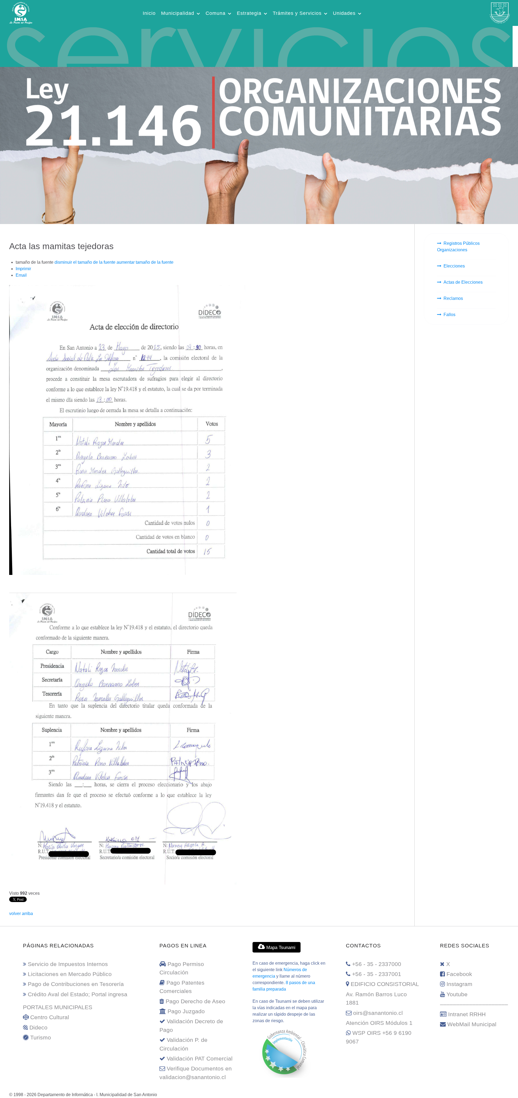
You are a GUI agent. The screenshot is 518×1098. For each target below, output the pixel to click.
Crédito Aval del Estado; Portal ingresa (77, 994)
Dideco (38, 1027)
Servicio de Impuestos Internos (68, 964)
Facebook (459, 974)
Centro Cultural (49, 1017)
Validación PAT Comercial (200, 1058)
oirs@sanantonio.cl (378, 1013)
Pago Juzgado (186, 1011)
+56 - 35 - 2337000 (376, 964)
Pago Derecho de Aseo (195, 1001)
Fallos (449, 314)
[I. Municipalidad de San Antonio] (20, 12)
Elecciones (454, 266)
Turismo (40, 1037)
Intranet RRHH (467, 1014)
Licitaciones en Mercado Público (70, 974)
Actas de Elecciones (463, 282)
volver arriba (21, 913)
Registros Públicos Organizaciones (458, 246)
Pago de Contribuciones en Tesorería (76, 984)
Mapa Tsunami (280, 947)
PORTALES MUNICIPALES (57, 1007)
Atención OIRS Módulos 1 (379, 1023)
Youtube (457, 994)
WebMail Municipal (471, 1024)
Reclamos (453, 298)
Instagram (459, 984)
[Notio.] (256, 45)
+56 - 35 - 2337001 (376, 974)
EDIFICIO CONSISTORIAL (385, 984)
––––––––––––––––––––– (474, 1004)
